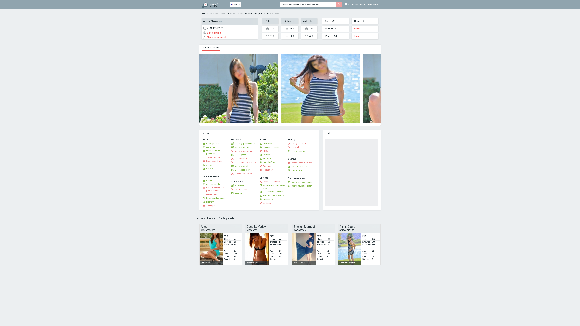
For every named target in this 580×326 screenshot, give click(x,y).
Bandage (267, 166)
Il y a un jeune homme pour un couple (215, 189)
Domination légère (271, 147)
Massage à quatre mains (245, 162)
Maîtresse (267, 143)
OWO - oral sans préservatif (213, 152)
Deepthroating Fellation (273, 192)
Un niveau (210, 147)
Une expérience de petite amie (274, 186)
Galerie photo (211, 47)
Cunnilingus (268, 199)
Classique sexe (212, 143)
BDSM (266, 151)
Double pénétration (214, 161)
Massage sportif (242, 166)
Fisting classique (299, 143)
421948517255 (215, 28)
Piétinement (268, 170)
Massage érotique (243, 147)
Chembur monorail (243, 13)
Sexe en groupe (213, 157)
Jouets (209, 165)
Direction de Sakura (243, 174)
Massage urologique (244, 151)
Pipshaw (210, 202)
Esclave (266, 155)
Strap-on (267, 158)
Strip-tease (239, 185)
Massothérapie (241, 158)
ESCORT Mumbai (210, 13)
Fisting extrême (298, 151)
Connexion (363, 4)
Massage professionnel (245, 143)
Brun (356, 36)
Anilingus (267, 203)
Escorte (209, 180)
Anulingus (210, 206)
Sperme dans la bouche (302, 163)
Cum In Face (297, 170)
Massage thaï (240, 155)
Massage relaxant (242, 170)
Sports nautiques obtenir (302, 186)
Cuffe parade (226, 13)
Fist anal (295, 147)
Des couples (211, 194)
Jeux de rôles (269, 162)
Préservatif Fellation (271, 182)
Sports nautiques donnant (303, 182)
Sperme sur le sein (300, 166)
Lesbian (238, 193)
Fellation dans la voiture (273, 195)
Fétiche (209, 169)
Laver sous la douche (215, 198)
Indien (357, 28)
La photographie (213, 184)
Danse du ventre (242, 189)
